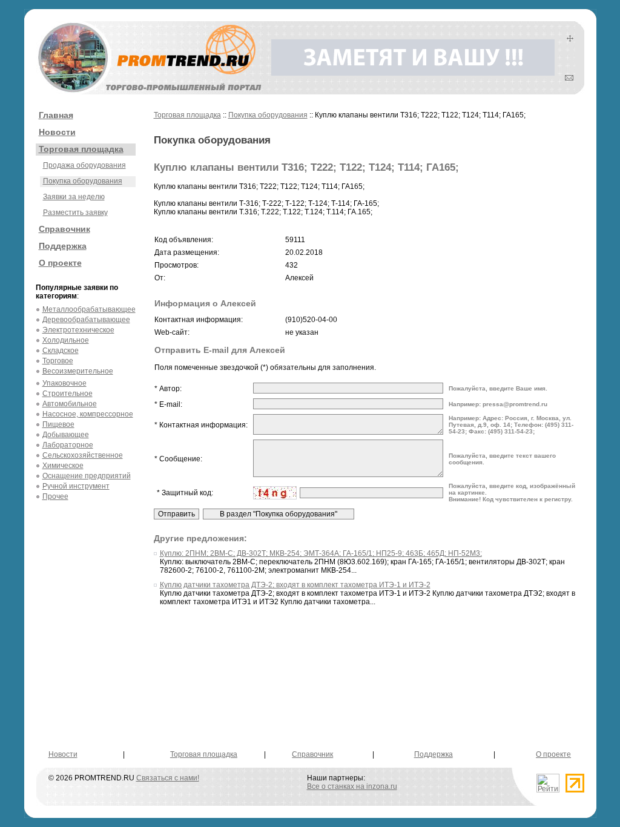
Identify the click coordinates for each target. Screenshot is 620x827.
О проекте (60, 263)
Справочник (64, 229)
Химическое (63, 465)
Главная (56, 115)
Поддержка (63, 246)
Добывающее (65, 434)
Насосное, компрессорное (87, 414)
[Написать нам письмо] (569, 78)
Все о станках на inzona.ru (352, 786)
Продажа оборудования (84, 165)
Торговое (57, 361)
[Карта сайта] (570, 39)
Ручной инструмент (76, 486)
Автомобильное (69, 404)
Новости (57, 132)
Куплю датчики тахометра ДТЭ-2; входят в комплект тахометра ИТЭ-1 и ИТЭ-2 (295, 585)
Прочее (55, 496)
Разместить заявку (75, 212)
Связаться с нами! (167, 778)
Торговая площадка (81, 149)
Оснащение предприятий (86, 476)
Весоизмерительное (77, 371)
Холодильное (65, 340)
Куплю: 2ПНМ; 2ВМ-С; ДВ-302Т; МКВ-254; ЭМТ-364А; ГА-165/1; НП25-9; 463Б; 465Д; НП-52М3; (321, 553)
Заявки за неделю (74, 197)
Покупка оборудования (82, 181)
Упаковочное (64, 383)
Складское (60, 350)
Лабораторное (67, 445)
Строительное (67, 393)
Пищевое (58, 424)
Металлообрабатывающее (89, 309)
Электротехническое (78, 330)
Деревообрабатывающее (86, 319)
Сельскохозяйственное (82, 455)
